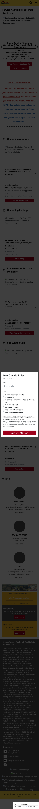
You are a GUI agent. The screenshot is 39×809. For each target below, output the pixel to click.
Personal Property (12, 407)
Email (5, 382)
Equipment (9, 397)
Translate (31, 807)
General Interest (11, 405)
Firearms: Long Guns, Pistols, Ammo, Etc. (20, 401)
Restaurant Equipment (14, 412)
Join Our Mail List (19, 433)
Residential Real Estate (14, 410)
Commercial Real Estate (14, 395)
